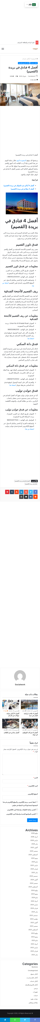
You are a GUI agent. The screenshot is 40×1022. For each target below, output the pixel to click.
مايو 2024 (35, 897)
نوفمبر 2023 (34, 919)
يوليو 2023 (34, 933)
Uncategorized (33, 970)
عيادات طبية (34, 999)
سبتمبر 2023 (34, 926)
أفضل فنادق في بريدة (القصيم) (22, 481)
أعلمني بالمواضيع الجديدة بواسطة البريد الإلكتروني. (21, 814)
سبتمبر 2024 (34, 883)
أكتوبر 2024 (34, 879)
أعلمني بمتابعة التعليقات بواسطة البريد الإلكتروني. (21, 810)
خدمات (36, 995)
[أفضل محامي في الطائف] (10, 723)
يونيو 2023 (34, 937)
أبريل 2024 (34, 901)
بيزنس (36, 988)
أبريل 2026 (34, 837)
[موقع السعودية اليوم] (35, 49)
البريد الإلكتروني (32, 786)
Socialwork (31, 76)
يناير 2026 (34, 844)
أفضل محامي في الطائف (11, 732)
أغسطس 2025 (33, 854)
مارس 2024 (34, 904)
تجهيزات (35, 992)
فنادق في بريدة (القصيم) (31, 484)
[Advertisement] (16, 455)
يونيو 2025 (34, 858)
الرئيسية (33, 59)
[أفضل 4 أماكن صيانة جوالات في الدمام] (10, 704)
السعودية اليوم (21, 160)
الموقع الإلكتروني (33, 794)
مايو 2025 (35, 862)
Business (35, 967)
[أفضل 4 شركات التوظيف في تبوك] (29, 723)
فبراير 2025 (34, 869)
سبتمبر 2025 (34, 851)
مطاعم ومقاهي (33, 1002)
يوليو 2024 (34, 890)
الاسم (35, 778)
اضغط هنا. (30, 338)
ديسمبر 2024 (34, 876)
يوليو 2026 (34, 833)
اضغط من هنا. (29, 429)
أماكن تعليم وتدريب (32, 977)
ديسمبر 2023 (34, 915)
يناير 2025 (34, 872)
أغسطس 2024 (33, 887)
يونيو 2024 (34, 894)
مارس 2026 (34, 840)
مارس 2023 (34, 947)
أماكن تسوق (34, 974)
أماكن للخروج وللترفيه (24, 63)
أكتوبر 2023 (34, 922)
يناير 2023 (34, 955)
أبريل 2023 (34, 944)
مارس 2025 (34, 865)
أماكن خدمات (26, 59)
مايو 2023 (35, 940)
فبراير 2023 (34, 951)
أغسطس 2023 (33, 929)
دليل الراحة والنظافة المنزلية (26, 42)
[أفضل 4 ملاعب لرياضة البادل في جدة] (29, 704)
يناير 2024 (34, 912)
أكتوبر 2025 (34, 847)
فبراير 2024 (34, 908)
